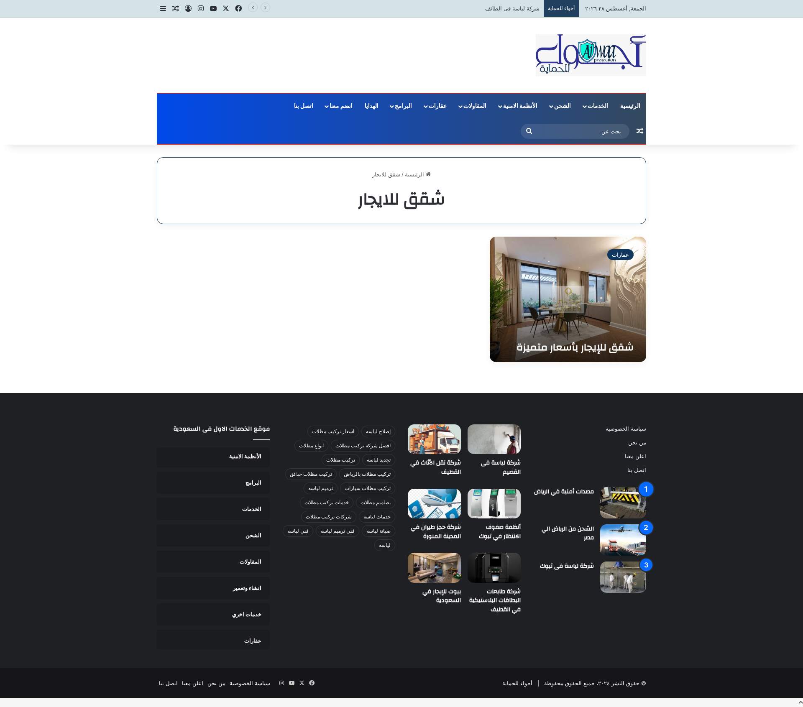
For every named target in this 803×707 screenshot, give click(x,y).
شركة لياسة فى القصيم (501, 467)
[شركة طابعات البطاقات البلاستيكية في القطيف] (494, 568)
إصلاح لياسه (378, 431)
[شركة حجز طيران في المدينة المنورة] (434, 504)
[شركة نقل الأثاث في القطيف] (434, 439)
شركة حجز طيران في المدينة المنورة (436, 532)
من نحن (637, 442)
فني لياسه (298, 531)
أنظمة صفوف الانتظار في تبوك (500, 532)
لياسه (385, 545)
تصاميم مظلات (376, 502)
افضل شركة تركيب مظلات (363, 445)
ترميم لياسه (320, 488)
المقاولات (474, 106)
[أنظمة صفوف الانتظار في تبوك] (494, 504)
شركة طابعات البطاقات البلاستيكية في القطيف (495, 600)
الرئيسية (630, 106)
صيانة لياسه (378, 531)
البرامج (403, 106)
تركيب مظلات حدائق (311, 474)
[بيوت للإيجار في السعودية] (434, 568)
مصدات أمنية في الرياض (564, 491)
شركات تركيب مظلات (329, 516)
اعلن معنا (635, 456)
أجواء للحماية (517, 683)
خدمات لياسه (377, 516)
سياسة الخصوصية (626, 428)
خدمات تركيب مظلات (326, 502)
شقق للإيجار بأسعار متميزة (575, 347)
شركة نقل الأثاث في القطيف (435, 467)
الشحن (562, 106)
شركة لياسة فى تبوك (567, 566)
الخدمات (598, 106)
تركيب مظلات (340, 460)
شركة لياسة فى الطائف (512, 8)
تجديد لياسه (379, 460)
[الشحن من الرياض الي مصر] (623, 540)
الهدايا (371, 106)
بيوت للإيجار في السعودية (441, 596)
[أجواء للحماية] (591, 55)
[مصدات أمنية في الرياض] (623, 502)
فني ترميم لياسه (337, 531)
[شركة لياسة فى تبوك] (623, 577)
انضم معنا (341, 106)
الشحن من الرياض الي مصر (568, 533)
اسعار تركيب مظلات (333, 431)
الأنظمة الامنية (520, 106)
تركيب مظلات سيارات (368, 488)
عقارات (438, 106)
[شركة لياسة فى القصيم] (494, 439)
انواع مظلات (311, 445)
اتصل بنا (303, 106)
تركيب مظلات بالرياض (367, 474)
